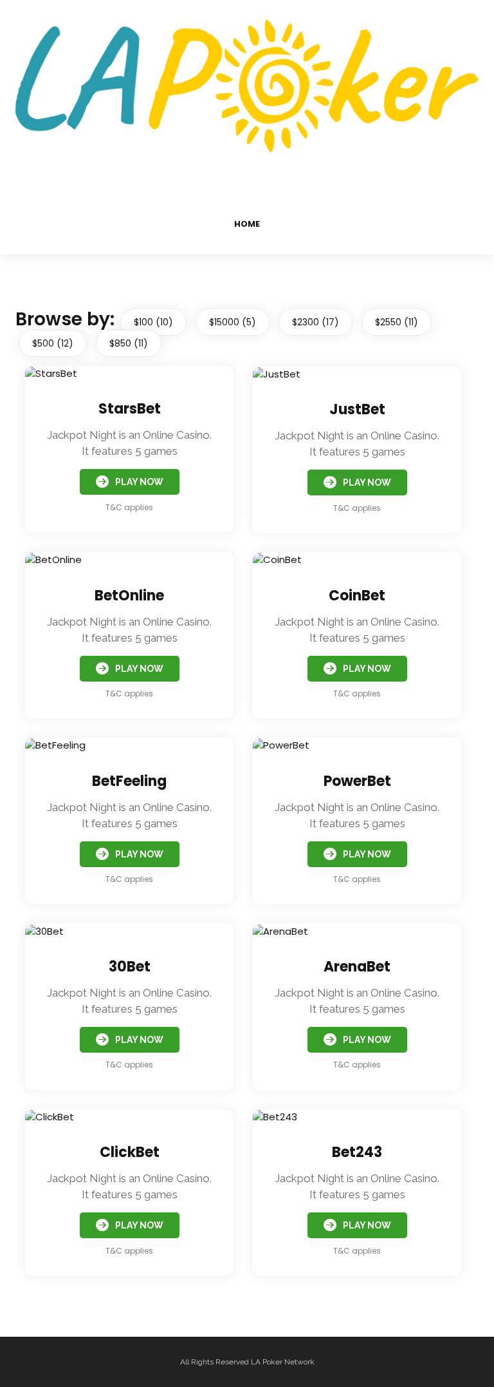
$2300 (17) (315, 322)
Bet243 (357, 1152)
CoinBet (357, 596)
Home (247, 224)
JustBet (357, 409)
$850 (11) (128, 343)
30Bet (130, 967)
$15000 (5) (232, 322)
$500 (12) (52, 343)
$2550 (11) (396, 322)
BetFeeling (129, 781)
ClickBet (130, 1152)
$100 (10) (153, 322)
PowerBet (357, 781)
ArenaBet (357, 967)
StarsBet (129, 409)
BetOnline (129, 596)
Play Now (139, 482)
